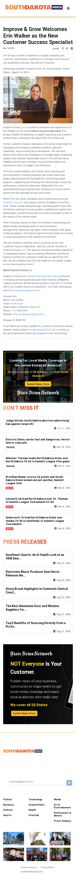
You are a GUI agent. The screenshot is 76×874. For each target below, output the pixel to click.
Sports (7, 815)
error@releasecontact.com (42, 329)
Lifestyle (33, 815)
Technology (35, 799)
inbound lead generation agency (44, 276)
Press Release (62, 820)
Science (7, 809)
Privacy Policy (47, 867)
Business (8, 804)
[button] (63, 48)
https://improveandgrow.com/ (23, 290)
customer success (13, 202)
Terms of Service (29, 867)
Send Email (17, 303)
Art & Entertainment (62, 806)
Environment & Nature (62, 814)
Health (32, 809)
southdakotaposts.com (31, 871)
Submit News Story (38, 384)
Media (57, 799)
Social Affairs (36, 804)
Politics (7, 799)
